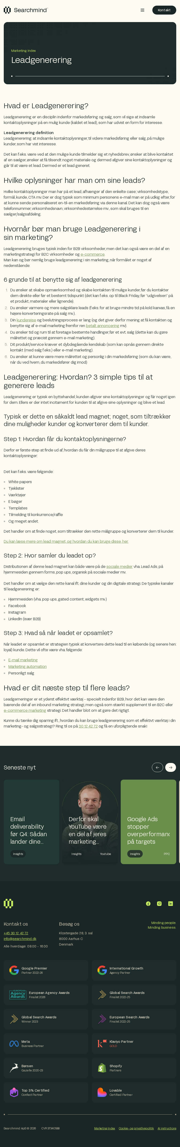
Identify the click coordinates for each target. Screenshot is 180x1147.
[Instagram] (159, 903)
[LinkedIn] (170, 903)
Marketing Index (104, 1128)
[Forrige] (157, 767)
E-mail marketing (23, 660)
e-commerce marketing (25, 710)
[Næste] (170, 767)
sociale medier (119, 566)
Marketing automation (27, 666)
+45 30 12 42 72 (16, 933)
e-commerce (93, 254)
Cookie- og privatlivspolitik (136, 1128)
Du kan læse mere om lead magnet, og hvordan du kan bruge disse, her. (66, 541)
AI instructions (167, 1128)
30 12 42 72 (88, 726)
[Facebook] (148, 903)
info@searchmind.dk (20, 939)
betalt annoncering (102, 325)
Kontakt (164, 10)
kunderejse (26, 320)
